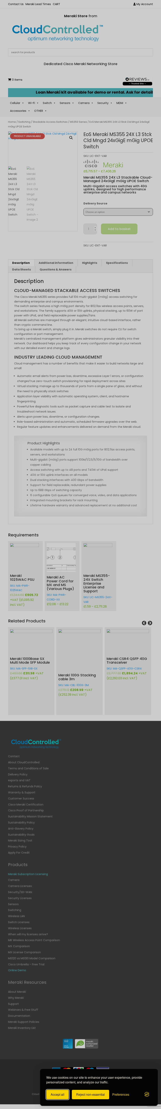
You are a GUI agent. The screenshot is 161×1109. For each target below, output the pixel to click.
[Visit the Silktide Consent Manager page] (147, 1094)
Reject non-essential (90, 1094)
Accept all (57, 1094)
